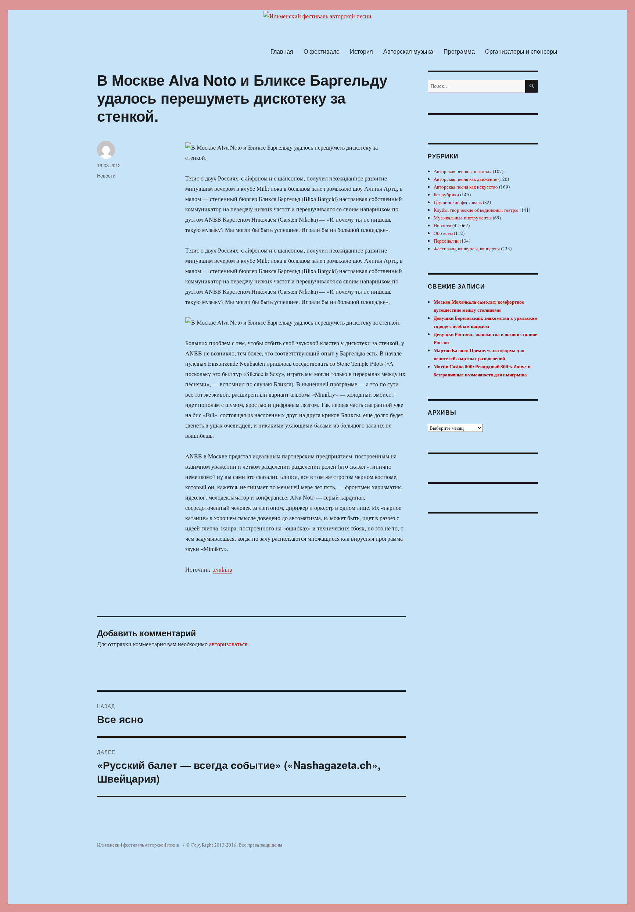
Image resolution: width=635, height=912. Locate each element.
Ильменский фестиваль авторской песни (138, 844)
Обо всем (443, 233)
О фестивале (322, 51)
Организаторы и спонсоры (521, 51)
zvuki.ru (222, 569)
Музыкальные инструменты (463, 217)
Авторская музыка (408, 51)
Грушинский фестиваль (458, 202)
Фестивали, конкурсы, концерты (467, 248)
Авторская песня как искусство (466, 186)
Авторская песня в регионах (463, 171)
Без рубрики (446, 194)
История (361, 51)
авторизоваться (228, 644)
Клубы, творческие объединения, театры (476, 210)
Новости (106, 175)
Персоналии (446, 240)
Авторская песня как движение (465, 179)
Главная (281, 51)
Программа (459, 51)
